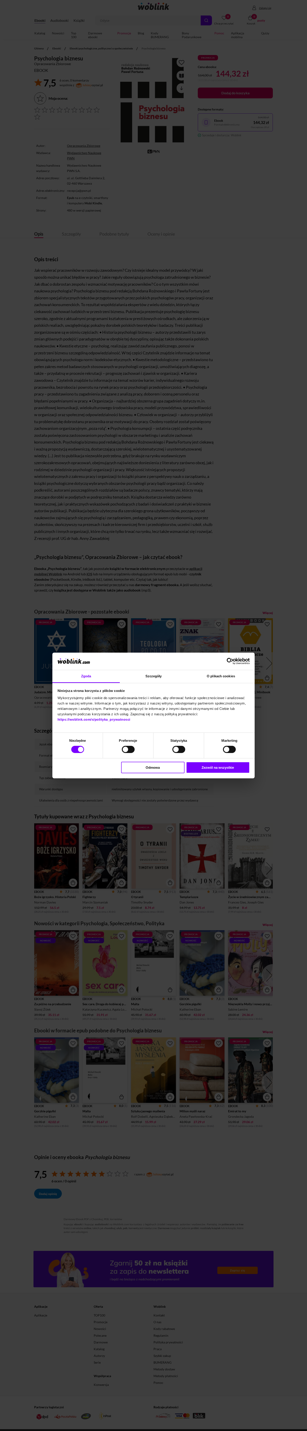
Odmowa (153, 767)
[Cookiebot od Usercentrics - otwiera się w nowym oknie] (230, 661)
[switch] (128, 749)
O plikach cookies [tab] (221, 676)
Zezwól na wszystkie (218, 767)
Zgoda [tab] (86, 676)
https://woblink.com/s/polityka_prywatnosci (94, 719)
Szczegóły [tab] (153, 676)
